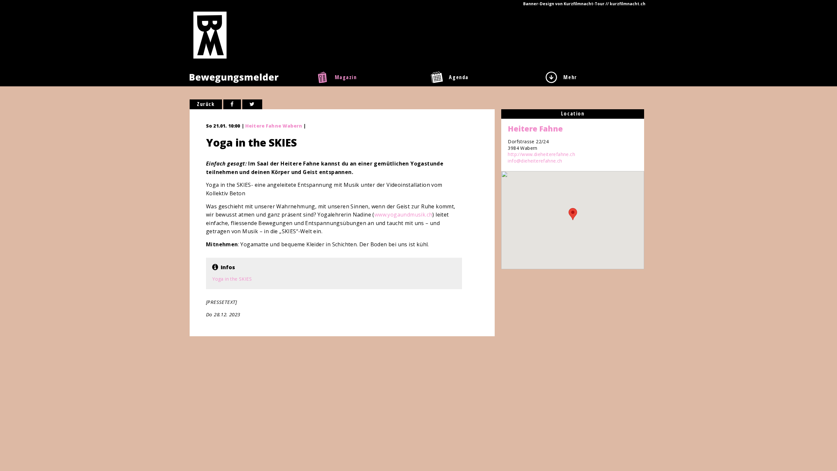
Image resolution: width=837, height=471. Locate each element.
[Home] (210, 34)
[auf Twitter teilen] (252, 104)
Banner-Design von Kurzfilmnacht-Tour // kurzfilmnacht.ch (584, 4)
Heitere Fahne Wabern (273, 126)
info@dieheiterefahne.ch (535, 161)
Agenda (459, 77)
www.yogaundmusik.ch (403, 214)
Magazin (346, 77)
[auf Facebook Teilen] (232, 104)
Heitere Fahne (535, 128)
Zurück (206, 104)
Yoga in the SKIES (232, 279)
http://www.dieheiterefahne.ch (541, 154)
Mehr (570, 77)
